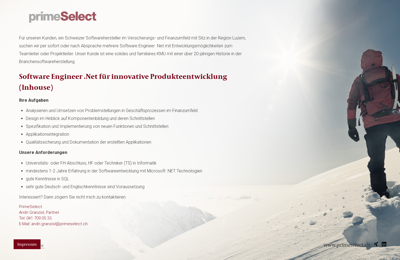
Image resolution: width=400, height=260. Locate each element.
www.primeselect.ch (347, 244)
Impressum (27, 244)
